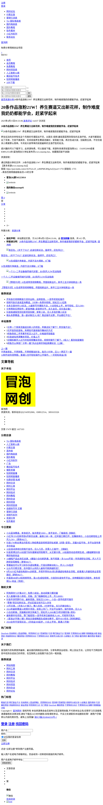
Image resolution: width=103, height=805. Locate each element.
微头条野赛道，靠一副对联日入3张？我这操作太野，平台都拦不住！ (39, 315)
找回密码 (22, 724)
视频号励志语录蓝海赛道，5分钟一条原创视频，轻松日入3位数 (36, 302)
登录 (3, 6)
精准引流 (5, 702)
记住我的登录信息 (12, 737)
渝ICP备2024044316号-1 (45, 717)
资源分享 (9, 99)
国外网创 (83, 636)
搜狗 (29, 96)
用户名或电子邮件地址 (12, 760)
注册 (3, 3)
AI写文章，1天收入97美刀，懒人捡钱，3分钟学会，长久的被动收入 (38, 606)
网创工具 (10, 486)
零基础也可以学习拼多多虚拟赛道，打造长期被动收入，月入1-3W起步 (39, 565)
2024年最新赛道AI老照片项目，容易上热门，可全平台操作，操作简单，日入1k (44, 609)
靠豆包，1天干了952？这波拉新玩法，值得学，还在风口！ (29, 255)
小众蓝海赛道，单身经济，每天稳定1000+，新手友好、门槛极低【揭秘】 (41, 533)
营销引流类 (11, 18)
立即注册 (5, 743)
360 (28, 93)
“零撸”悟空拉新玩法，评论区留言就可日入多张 (28, 603)
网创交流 (10, 483)
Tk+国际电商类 (13, 21)
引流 (50, 633)
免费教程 (10, 66)
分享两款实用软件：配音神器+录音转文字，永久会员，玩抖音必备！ (39, 309)
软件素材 (10, 31)
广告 (8, 463)
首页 (8, 60)
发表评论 (27, 121)
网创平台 (10, 489)
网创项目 (10, 502)
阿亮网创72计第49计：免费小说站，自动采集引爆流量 (32, 593)
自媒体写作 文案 (14, 508)
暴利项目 (91, 636)
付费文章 (10, 14)
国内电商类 (11, 24)
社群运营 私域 (13, 480)
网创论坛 (10, 11)
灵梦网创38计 (30, 636)
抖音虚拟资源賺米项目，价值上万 (24, 337)
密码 (3, 734)
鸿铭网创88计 (11, 636)
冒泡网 (4, 42)
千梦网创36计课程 (78, 633)
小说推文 (67, 636)
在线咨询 (10, 799)
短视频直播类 (12, 79)
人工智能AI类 (12, 73)
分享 (3, 204)
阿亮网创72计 (34, 633)
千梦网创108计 (43, 636)
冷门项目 (75, 636)
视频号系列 (11, 515)
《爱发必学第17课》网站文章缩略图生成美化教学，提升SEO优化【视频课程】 (43, 619)
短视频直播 (11, 473)
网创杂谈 (10, 499)
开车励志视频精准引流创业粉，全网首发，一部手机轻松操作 (35, 299)
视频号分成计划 (56, 636)
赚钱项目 (21, 636)
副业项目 (24, 705)
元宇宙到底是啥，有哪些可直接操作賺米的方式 (30, 330)
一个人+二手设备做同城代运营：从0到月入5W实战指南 (27, 277)
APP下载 (10, 82)
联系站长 (10, 37)
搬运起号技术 (12, 76)
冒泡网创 (17, 711)
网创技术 (10, 492)
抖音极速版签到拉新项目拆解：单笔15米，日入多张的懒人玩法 (36, 312)
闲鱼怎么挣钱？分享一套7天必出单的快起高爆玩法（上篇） (36, 343)
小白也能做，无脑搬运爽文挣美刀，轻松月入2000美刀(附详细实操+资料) (41, 612)
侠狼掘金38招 (91, 633)
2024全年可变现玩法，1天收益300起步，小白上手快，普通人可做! (37, 622)
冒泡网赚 (65, 238)
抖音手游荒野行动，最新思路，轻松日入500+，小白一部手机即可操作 (39, 599)
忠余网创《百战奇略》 (18, 633)
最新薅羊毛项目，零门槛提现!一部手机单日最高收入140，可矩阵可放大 (40, 615)
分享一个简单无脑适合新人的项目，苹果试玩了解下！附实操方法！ (40, 327)
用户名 (4, 730)
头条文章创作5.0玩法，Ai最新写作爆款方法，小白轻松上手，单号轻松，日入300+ (45, 306)
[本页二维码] (9, 801)
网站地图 (10, 665)
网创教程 (10, 496)
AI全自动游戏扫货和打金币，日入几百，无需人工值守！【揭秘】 (37, 549)
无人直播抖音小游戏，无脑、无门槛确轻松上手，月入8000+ (34, 596)
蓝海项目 (44, 633)
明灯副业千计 (58, 633)
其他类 (9, 451)
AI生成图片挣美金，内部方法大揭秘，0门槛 (22, 266)
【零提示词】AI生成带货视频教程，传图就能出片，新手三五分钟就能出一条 (37, 287)
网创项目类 (11, 70)
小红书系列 (11, 34)
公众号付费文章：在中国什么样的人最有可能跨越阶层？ (33, 568)
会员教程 (10, 63)
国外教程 (10, 27)
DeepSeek (5, 633)
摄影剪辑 (10, 470)
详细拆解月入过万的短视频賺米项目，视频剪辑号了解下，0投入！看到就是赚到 (46, 340)
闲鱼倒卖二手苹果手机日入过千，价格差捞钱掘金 (31, 333)
